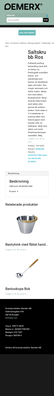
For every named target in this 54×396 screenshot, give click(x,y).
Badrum (23, 43)
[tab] (27, 173)
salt (32, 158)
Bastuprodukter (34, 43)
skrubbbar (32, 161)
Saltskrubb (46, 43)
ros (29, 158)
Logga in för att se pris (15, 249)
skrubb (38, 158)
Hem (7, 43)
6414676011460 (35, 155)
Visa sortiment (27, 32)
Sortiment (15, 43)
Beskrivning (13, 173)
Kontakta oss (11, 317)
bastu (44, 155)
